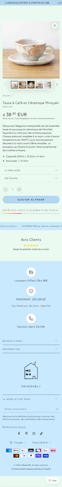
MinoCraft (26, 465)
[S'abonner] (57, 409)
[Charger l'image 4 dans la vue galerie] (39, 84)
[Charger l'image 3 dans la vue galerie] (31, 84)
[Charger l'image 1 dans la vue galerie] (14, 84)
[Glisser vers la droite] (57, 84)
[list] (31, 298)
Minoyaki (8, 107)
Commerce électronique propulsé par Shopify (31, 469)
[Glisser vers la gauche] (5, 84)
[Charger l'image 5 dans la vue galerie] (47, 84)
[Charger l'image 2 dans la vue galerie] (22, 84)
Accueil (7, 95)
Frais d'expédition (22, 118)
